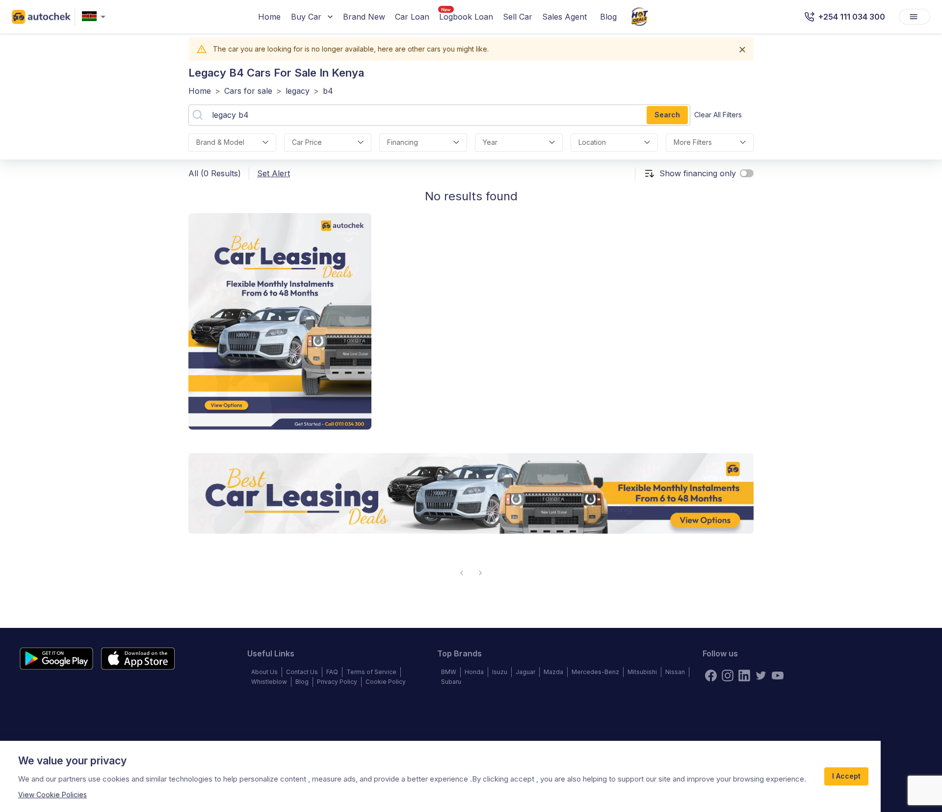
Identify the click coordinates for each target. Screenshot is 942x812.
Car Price (307, 142)
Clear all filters (718, 114)
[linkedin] (744, 675)
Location (592, 142)
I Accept (846, 776)
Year (490, 142)
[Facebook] (711, 675)
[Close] (742, 49)
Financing (402, 142)
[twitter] (761, 675)
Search (667, 114)
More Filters (693, 142)
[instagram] (727, 675)
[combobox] (95, 17)
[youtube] (777, 675)
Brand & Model (220, 142)
